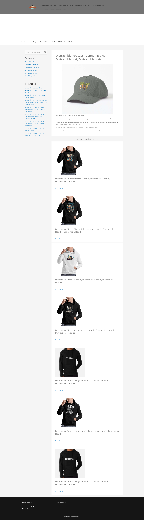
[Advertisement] (72, 26)
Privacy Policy (24, 508)
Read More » (59, 188)
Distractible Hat (28, 42)
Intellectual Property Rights (28, 506)
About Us (59, 506)
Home (22, 42)
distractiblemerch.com (74, 516)
